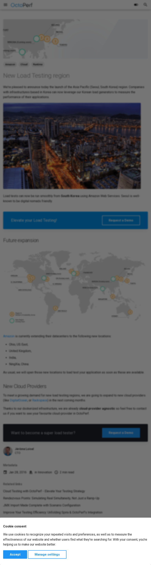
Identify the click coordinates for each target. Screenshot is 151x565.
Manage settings (47, 554)
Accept (15, 554)
